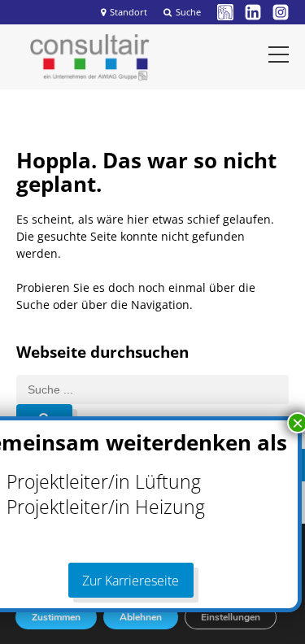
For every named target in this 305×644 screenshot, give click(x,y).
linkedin (253, 12)
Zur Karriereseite (130, 581)
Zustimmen (56, 617)
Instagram (280, 12)
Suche (188, 12)
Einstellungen (230, 617)
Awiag (225, 12)
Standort (128, 12)
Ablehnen (141, 617)
